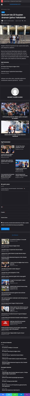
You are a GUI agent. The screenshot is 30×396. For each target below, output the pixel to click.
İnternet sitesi (4, 217)
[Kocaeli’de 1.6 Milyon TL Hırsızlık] (5, 241)
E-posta (3, 212)
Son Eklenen (15, 235)
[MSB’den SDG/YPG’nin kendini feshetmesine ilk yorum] (5, 323)
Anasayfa (4, 9)
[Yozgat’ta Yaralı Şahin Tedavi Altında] (22, 163)
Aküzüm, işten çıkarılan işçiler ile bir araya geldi (7, 161)
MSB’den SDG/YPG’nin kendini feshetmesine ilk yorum (17, 322)
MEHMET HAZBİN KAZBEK (8, 20)
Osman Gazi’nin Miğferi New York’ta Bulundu (7, 155)
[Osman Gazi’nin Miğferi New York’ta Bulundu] (7, 149)
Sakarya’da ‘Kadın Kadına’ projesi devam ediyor (13, 253)
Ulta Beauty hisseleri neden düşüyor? (10, 268)
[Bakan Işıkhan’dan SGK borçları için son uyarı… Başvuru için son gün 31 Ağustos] (5, 309)
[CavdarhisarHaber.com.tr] (15, 4)
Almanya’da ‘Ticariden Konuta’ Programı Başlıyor (14, 314)
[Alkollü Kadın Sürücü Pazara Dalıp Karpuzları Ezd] (5, 288)
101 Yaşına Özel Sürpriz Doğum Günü (10, 66)
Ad (2, 206)
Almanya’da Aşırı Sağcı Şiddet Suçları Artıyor (12, 333)
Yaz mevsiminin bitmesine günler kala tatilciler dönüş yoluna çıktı (7, 176)
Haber (8, 9)
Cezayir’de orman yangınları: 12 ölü (20, 146)
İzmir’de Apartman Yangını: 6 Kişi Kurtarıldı (21, 175)
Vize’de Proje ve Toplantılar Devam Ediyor (12, 1)
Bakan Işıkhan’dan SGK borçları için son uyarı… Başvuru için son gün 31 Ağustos (19, 308)
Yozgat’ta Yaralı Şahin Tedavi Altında (21, 169)
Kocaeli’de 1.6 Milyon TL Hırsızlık (18, 239)
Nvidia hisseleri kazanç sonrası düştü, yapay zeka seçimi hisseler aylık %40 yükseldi (14, 328)
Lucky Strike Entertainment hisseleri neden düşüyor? (14, 317)
